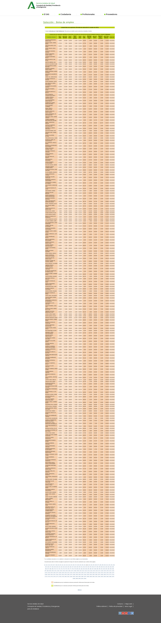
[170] (107, 574)
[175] (51, 576)
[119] (105, 570)
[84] (86, 568)
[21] (85, 564)
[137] (85, 572)
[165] (93, 574)
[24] (91, 564)
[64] (111, 566)
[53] (86, 566)
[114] (91, 570)
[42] (61, 566)
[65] (113, 566)
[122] (113, 570)
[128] (60, 572)
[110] (80, 570)
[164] (91, 574)
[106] (69, 570)
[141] (96, 572)
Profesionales (88, 14)
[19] (80, 564)
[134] (77, 572)
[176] (54, 576)
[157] (71, 574)
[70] (55, 568)
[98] (48, 570)
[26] (96, 564)
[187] (85, 576)
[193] (102, 576)
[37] (50, 566)
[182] (71, 576)
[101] (55, 570)
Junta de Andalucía (33, 609)
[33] (111, 564)
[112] (86, 570)
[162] (85, 574)
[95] (111, 568)
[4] (49, 564)
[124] (49, 572)
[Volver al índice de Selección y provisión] (63, 20)
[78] (73, 568)
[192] (99, 576)
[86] (90, 568)
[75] (66, 568)
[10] (60, 564)
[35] (46, 566)
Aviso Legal (128, 606)
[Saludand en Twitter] (132, 613)
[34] (114, 564)
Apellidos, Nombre (51, 37)
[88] (95, 568)
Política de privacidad (115, 606)
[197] (113, 576)
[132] (71, 572)
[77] (70, 568)
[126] (54, 572)
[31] (107, 564)
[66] (46, 568)
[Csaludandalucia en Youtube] (123, 613)
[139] (91, 572)
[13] (67, 564)
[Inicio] (48, 5)
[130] (65, 572)
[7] (54, 564)
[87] (93, 568)
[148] (46, 574)
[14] (69, 564)
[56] (93, 566)
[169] (105, 574)
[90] (99, 568)
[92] (104, 568)
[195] (107, 576)
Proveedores (111, 14)
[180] (65, 576)
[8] (56, 564)
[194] (105, 576)
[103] (61, 570)
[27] (98, 564)
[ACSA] (27, 612)
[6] (53, 564)
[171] (110, 574)
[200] (79, 578)
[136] (82, 572)
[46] (70, 566)
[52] (84, 566)
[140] (93, 572)
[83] (84, 568)
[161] (82, 574)
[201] (82, 578)
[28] (100, 564)
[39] (55, 566)
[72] (59, 568)
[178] (60, 576)
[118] (102, 570)
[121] (110, 570)
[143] (102, 572)
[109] (78, 570)
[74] (64, 568)
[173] (46, 576)
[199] (77, 578)
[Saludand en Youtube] (126, 613)
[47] (73, 566)
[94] (108, 568)
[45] (68, 566)
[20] (82, 564)
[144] (105, 572)
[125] (51, 572)
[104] (64, 570)
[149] (49, 574)
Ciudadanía (65, 14)
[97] (45, 570)
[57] (95, 566)
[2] (46, 564)
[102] (58, 570)
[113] (88, 570)
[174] (49, 576)
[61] (104, 566)
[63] (108, 566)
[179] (63, 576)
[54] (88, 566)
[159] (77, 574)
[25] (93, 564)
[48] (75, 566)
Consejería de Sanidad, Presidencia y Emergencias (43, 606)
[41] (59, 566)
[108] (75, 570)
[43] (64, 566)
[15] (71, 564)
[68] (50, 568)
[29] (102, 564)
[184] (77, 576)
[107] (72, 570)
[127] (57, 572)
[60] (102, 566)
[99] (50, 570)
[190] (93, 576)
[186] (82, 576)
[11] (62, 564)
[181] (68, 576)
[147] (113, 572)
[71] (57, 568)
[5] (51, 564)
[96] (113, 568)
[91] (102, 568)
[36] (48, 566)
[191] (96, 576)
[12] (64, 564)
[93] (106, 568)
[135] (79, 572)
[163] (88, 574)
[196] (110, 576)
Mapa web (128, 604)
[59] (99, 566)
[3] (48, 564)
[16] (73, 564)
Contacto (120, 604)
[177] (57, 576)
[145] (107, 572)
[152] (57, 574)
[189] (91, 576)
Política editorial (101, 606)
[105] (66, 570)
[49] (77, 566)
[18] (78, 564)
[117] (99, 570)
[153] (60, 574)
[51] (82, 566)
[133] (74, 572)
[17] (76, 564)
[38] (52, 566)
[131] (68, 572)
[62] (106, 566)
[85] (88, 568)
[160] (79, 574)
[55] (90, 566)
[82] (82, 568)
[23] (89, 564)
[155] (65, 574)
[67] (48, 568)
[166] (96, 574)
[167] (99, 574)
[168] (102, 574)
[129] (63, 572)
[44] (66, 566)
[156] (68, 574)
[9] (58, 564)
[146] (110, 572)
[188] (88, 576)
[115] (94, 570)
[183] (74, 576)
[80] (77, 568)
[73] (61, 568)
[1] (44, 564)
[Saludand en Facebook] (129, 613)
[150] (51, 574)
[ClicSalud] (123, 5)
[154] (63, 574)
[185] (79, 576)
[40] (57, 566)
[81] (79, 568)
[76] (68, 568)
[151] (54, 574)
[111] (83, 570)
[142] (99, 572)
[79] (75, 568)
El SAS (46, 14)
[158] (74, 574)
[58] (97, 566)
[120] (107, 570)
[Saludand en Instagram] (120, 613)
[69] (52, 568)
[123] (46, 572)
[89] (97, 568)
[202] (85, 578)
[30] (105, 564)
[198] (74, 578)
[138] (88, 572)
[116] (97, 570)
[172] (113, 574)
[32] (109, 564)
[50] (79, 566)
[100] (52, 570)
